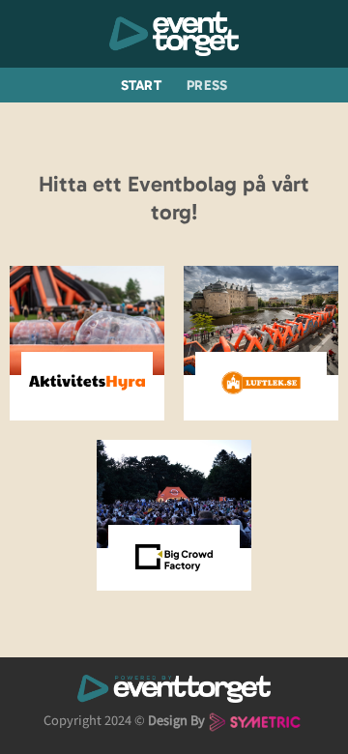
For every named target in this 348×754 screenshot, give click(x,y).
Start (141, 85)
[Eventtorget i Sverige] (174, 34)
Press (207, 85)
